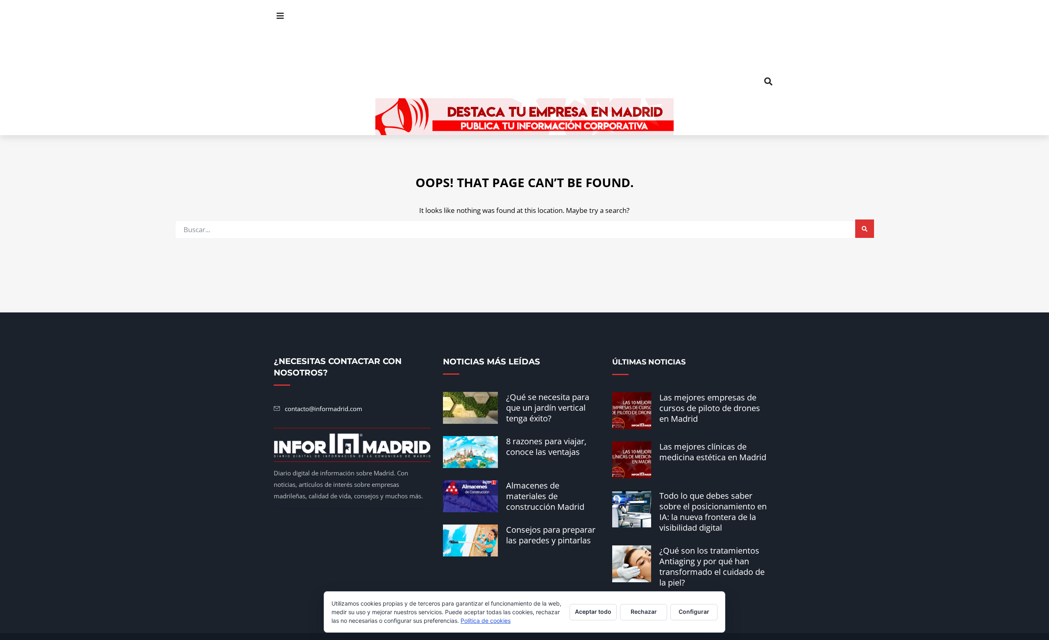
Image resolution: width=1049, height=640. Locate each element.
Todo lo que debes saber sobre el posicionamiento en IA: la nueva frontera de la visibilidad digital (713, 511)
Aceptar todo (593, 611)
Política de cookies (486, 620)
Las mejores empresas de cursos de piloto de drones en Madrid (709, 408)
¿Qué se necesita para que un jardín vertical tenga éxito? (547, 407)
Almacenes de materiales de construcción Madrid (545, 496)
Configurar (694, 611)
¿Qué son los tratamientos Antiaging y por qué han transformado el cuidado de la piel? (712, 566)
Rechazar (644, 611)
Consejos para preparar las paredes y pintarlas (550, 535)
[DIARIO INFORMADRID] (524, 49)
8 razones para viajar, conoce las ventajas (546, 446)
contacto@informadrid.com (323, 409)
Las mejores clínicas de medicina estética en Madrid (712, 452)
